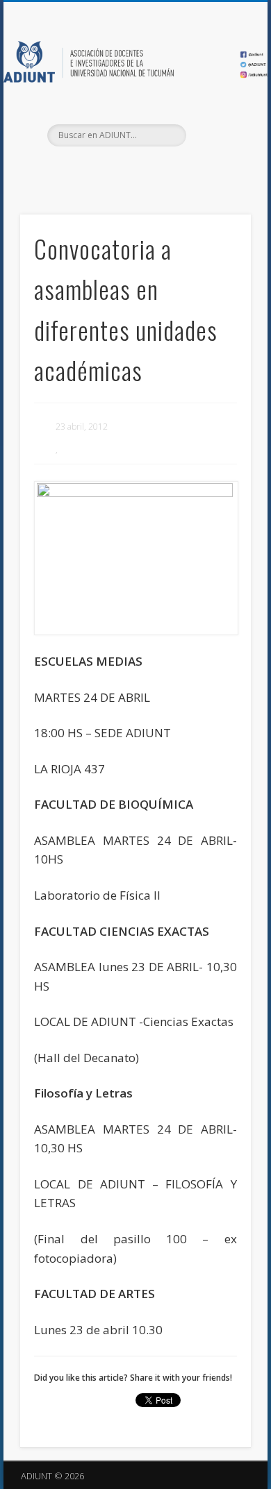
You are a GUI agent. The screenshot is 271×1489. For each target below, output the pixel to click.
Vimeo (162, 170)
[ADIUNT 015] (135, 558)
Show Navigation (217, 124)
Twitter (133, 170)
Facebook (105, 170)
